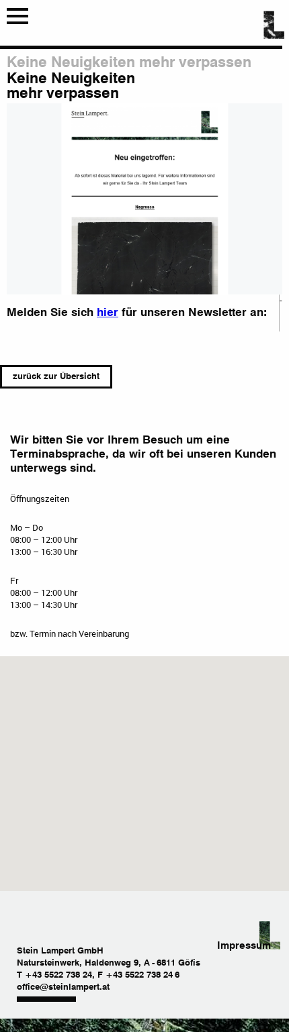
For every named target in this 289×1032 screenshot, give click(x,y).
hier (107, 313)
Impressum (244, 946)
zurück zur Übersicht (56, 376)
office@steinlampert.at (63, 987)
